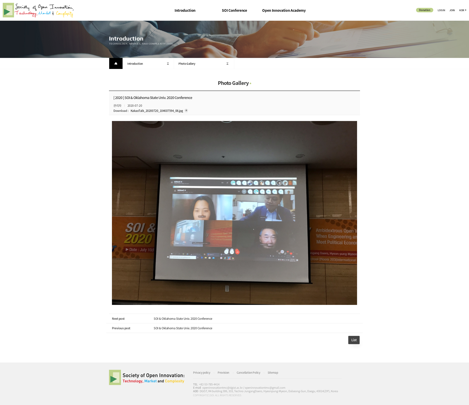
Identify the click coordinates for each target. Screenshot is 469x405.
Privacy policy (201, 372)
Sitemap (273, 372)
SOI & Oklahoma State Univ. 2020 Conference (183, 318)
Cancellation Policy (248, 372)
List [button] (354, 340)
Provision (223, 372)
